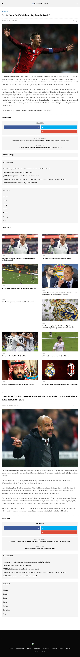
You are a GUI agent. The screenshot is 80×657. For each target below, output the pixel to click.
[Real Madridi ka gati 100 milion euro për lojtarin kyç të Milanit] (60, 370)
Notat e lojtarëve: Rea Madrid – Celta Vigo (14, 356)
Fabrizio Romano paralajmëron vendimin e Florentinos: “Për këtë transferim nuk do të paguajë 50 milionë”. (35, 179)
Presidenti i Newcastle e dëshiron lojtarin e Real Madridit (18, 384)
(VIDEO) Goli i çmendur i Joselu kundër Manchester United (21, 176)
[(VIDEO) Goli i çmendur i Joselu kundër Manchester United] (20, 274)
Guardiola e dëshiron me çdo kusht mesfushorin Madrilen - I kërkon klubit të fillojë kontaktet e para (40, 140)
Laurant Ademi (6, 405)
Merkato (5, 213)
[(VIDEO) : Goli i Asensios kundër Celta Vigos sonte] (60, 341)
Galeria (5, 201)
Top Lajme (6, 217)
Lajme (5, 209)
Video (5, 221)
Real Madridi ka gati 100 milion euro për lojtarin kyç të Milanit (59, 384)
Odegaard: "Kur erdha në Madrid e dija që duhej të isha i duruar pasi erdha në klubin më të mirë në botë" (40, 541)
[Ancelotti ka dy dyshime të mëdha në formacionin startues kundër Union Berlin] (20, 244)
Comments (8, 155)
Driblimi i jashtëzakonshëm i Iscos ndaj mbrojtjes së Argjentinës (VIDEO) (40, 147)
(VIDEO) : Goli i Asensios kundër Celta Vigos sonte (56, 356)
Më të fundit (20, 648)
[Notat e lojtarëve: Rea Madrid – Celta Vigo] (20, 341)
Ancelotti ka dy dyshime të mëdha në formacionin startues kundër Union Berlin (26, 169)
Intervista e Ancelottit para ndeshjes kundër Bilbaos (18, 172)
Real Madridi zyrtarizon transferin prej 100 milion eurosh (20, 183)
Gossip (5, 205)
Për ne (68, 648)
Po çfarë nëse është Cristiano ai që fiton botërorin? (40, 548)
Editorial (5, 11)
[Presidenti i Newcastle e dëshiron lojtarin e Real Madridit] (20, 370)
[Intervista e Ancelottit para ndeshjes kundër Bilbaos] (60, 244)
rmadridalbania (6, 20)
